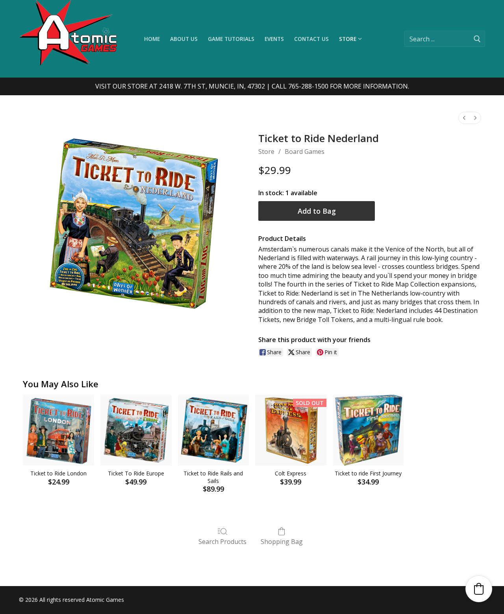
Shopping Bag (282, 541)
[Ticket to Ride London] (58, 430)
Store (266, 151)
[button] (478, 588)
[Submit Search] (477, 38)
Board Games (304, 151)
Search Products (222, 541)
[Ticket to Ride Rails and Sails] (213, 430)
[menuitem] (464, 118)
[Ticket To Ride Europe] (136, 430)
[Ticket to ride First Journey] (368, 430)
